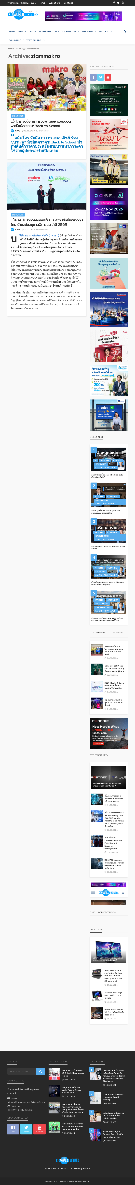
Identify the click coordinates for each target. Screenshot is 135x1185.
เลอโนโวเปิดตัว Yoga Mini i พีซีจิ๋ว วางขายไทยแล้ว (113, 995)
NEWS (20, 31)
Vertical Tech (34, 40)
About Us (54, 2)
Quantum (100, 571)
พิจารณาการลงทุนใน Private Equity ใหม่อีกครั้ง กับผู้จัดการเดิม (113, 1134)
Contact (68, 2)
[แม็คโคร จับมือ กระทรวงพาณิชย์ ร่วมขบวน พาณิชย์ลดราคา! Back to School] (46, 87)
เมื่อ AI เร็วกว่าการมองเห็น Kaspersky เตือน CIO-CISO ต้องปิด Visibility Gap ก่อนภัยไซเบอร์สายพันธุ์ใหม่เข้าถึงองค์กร (114, 819)
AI (95, 460)
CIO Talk (117, 460)
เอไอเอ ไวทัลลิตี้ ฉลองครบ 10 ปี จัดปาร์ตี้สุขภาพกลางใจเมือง (73, 1073)
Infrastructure (103, 607)
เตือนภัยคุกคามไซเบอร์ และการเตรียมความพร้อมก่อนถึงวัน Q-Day (107, 583)
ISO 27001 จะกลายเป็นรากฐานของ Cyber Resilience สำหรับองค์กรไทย (114, 864)
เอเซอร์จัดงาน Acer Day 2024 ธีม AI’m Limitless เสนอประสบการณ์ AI (72, 1126)
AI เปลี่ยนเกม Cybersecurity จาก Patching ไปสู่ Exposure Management (113, 843)
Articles (105, 460)
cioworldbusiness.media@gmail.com (26, 1102)
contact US (65, 1168)
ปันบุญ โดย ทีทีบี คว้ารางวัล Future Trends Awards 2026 (71, 1090)
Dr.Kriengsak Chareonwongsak (104, 502)
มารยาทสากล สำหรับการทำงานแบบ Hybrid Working (113, 1097)
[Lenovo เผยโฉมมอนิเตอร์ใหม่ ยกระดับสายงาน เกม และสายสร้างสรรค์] (108, 951)
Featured (104, 31)
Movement (17, 116)
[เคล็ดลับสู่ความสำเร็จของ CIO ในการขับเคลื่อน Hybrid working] (95, 1116)
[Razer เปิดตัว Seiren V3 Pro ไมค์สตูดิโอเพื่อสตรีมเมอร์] (97, 1013)
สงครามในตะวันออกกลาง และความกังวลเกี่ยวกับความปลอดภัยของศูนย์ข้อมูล (107, 619)
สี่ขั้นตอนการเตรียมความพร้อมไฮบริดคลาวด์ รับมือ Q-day (114, 799)
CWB (17, 130)
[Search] (125, 31)
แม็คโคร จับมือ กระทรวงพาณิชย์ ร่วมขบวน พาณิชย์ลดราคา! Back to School (41, 123)
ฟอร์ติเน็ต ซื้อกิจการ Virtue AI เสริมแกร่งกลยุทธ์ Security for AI (107, 784)
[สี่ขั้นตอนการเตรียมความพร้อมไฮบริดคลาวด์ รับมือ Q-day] (97, 799)
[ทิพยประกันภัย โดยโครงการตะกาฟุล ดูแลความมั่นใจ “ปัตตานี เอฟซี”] (97, 650)
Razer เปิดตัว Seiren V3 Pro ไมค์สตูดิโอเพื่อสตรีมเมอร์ (114, 1012)
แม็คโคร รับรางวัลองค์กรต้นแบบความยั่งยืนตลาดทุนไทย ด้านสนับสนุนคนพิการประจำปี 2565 (46, 222)
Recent (119, 632)
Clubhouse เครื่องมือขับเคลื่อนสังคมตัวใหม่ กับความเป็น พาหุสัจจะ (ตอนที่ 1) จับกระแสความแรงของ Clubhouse (114, 1076)
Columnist (15, 40)
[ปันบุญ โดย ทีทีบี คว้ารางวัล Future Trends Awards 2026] (54, 1091)
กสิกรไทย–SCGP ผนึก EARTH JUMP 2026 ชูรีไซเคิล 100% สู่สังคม (114, 669)
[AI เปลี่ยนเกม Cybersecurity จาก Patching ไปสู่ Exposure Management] (97, 841)
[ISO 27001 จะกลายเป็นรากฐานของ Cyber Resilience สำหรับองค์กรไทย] (97, 863)
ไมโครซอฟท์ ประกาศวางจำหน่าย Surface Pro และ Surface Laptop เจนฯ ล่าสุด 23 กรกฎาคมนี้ (113, 975)
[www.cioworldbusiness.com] (67, 1160)
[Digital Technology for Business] (23, 14)
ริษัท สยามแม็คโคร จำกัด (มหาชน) (39, 235)
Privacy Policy (82, 1168)
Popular (100, 632)
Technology (69, 31)
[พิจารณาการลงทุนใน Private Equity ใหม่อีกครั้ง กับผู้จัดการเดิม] (95, 1135)
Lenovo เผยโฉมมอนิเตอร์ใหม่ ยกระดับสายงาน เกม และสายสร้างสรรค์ (108, 959)
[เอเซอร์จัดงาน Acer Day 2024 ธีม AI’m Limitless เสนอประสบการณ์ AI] (54, 1127)
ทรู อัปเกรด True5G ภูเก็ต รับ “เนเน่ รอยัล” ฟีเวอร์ (114, 703)
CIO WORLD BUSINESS (20, 1110)
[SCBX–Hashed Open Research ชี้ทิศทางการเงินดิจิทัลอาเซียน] (97, 686)
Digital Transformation (43, 31)
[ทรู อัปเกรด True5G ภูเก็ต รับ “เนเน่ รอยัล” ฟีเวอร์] (97, 703)
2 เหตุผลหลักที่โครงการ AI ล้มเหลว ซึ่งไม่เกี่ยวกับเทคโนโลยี (107, 476)
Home (42, 2)
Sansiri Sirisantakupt (106, 468)
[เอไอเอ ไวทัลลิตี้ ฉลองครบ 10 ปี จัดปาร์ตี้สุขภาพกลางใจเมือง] (54, 1074)
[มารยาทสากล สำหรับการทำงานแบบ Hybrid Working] (95, 1098)
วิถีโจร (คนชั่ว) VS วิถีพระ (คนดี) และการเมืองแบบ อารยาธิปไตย (105, 511)
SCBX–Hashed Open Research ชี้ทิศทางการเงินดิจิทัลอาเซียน (114, 686)
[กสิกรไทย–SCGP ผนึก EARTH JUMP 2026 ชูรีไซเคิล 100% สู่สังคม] (97, 669)
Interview (87, 31)
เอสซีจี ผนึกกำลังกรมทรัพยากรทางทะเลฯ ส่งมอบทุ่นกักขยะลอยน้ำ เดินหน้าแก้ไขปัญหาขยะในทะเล (72, 1108)
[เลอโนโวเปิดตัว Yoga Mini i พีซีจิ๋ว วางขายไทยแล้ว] (97, 996)
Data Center (101, 604)
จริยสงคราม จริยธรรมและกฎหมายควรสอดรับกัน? (108, 547)
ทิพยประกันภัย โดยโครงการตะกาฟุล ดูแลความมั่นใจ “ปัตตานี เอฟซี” (114, 650)
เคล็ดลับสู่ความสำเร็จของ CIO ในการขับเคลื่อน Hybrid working (113, 1116)
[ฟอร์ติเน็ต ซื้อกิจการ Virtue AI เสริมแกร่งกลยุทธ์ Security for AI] (108, 777)
